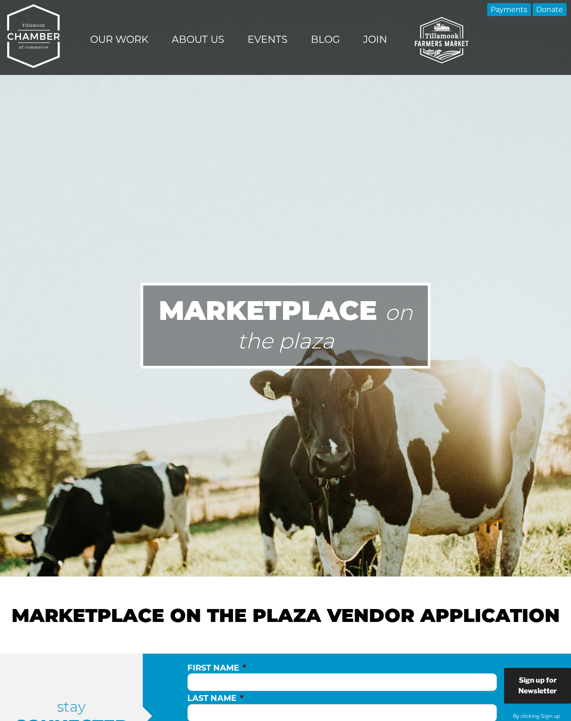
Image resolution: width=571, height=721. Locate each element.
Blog (325, 39)
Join (375, 39)
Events (268, 39)
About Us (198, 39)
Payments (509, 9)
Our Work (119, 39)
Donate (549, 9)
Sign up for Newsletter (537, 685)
